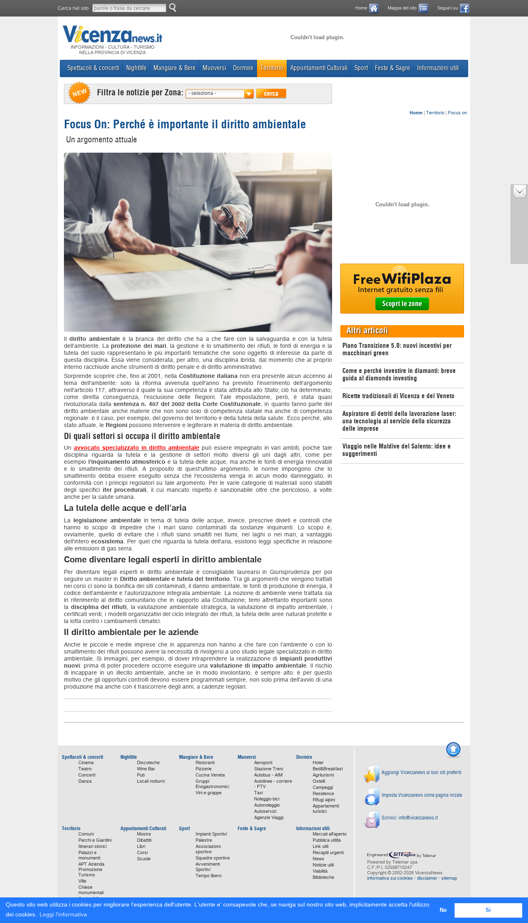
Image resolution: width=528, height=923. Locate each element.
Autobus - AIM (268, 775)
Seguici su (447, 8)
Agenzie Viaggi (268, 817)
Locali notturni (151, 781)
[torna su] (453, 756)
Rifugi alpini (324, 800)
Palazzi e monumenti (89, 855)
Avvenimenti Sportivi (208, 867)
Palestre (204, 840)
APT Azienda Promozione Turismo (91, 870)
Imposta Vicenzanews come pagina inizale (422, 795)
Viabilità (320, 871)
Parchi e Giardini (94, 840)
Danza (85, 781)
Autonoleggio (267, 805)
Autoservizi (265, 811)
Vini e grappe (209, 793)
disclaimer (427, 878)
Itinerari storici (92, 846)
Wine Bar (146, 769)
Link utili (320, 846)
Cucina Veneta (210, 775)
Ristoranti (205, 762)
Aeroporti (263, 762)
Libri (141, 846)
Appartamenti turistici (326, 808)
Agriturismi (323, 775)
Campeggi (323, 787)
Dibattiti (144, 840)
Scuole (144, 859)
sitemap (449, 878)
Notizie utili (323, 865)
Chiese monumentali (91, 890)
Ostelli (319, 781)
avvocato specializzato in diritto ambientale (136, 447)
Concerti (86, 775)
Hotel (318, 762)
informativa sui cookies (390, 878)
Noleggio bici (266, 799)
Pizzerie (204, 769)
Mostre (144, 834)
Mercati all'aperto (329, 834)
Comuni (86, 834)
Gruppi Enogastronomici (212, 784)
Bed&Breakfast (328, 769)
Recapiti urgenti (328, 852)
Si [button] (488, 910)
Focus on (457, 113)
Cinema (86, 762)
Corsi (142, 852)
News (318, 859)
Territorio (435, 113)
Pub (141, 775)
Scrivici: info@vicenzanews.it (410, 817)
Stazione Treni (268, 769)
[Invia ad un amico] (519, 195)
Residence (323, 793)
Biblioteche (323, 877)
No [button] (443, 910)
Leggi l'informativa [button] (63, 914)
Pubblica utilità (327, 840)
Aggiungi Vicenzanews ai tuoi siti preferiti (422, 772)
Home (361, 8)
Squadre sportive (213, 858)
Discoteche (148, 762)
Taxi (258, 793)
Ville (82, 881)
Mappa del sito (402, 8)
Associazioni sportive (208, 849)
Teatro (85, 769)
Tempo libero (209, 875)
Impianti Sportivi (211, 834)
